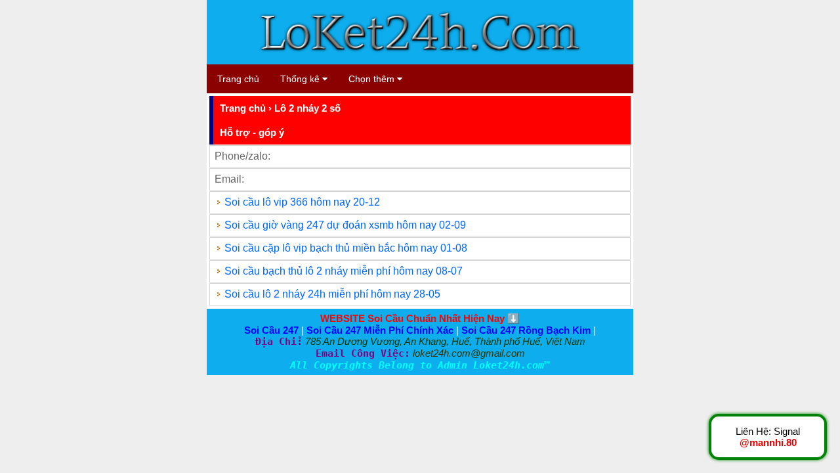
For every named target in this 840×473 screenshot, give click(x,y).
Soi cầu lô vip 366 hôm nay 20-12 (302, 202)
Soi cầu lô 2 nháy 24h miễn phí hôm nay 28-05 (332, 294)
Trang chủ (238, 79)
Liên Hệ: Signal (768, 437)
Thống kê (301, 79)
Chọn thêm (372, 79)
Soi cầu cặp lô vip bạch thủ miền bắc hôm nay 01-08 (345, 248)
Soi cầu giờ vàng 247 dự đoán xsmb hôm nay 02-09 (345, 225)
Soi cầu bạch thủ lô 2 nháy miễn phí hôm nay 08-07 (343, 271)
